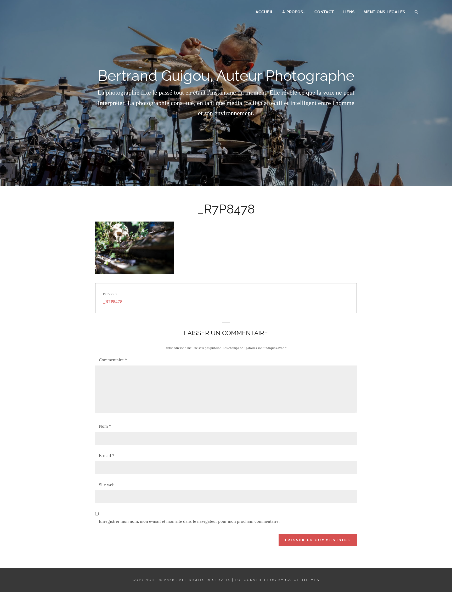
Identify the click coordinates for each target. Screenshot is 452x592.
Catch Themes (302, 580)
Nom (105, 426)
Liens (349, 12)
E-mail (107, 455)
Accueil (264, 12)
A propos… (294, 12)
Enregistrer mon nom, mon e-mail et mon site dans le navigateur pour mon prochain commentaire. (189, 521)
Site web (107, 484)
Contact (324, 12)
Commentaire (113, 359)
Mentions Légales (384, 12)
